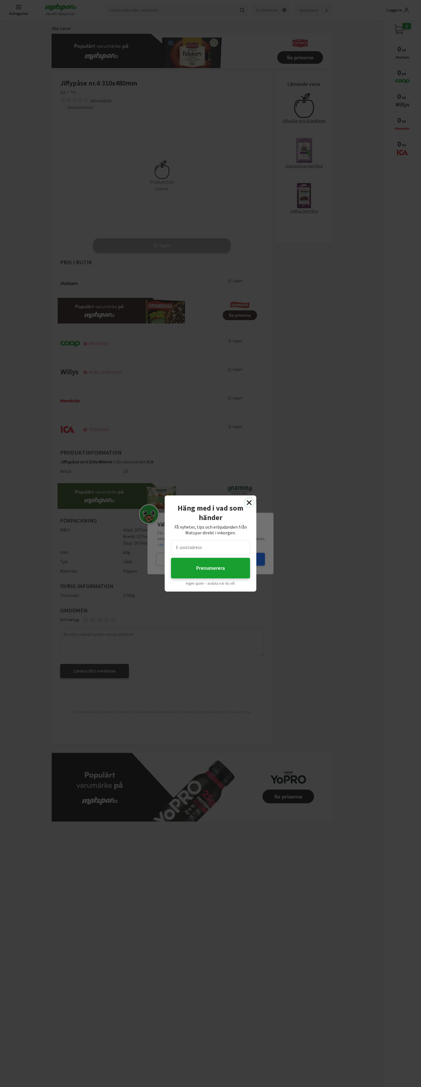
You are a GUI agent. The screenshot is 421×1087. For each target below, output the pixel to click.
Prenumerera (210, 568)
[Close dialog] (249, 502)
